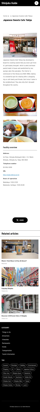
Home (5, 16)
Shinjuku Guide (9, 3)
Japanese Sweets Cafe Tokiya (22, 16)
